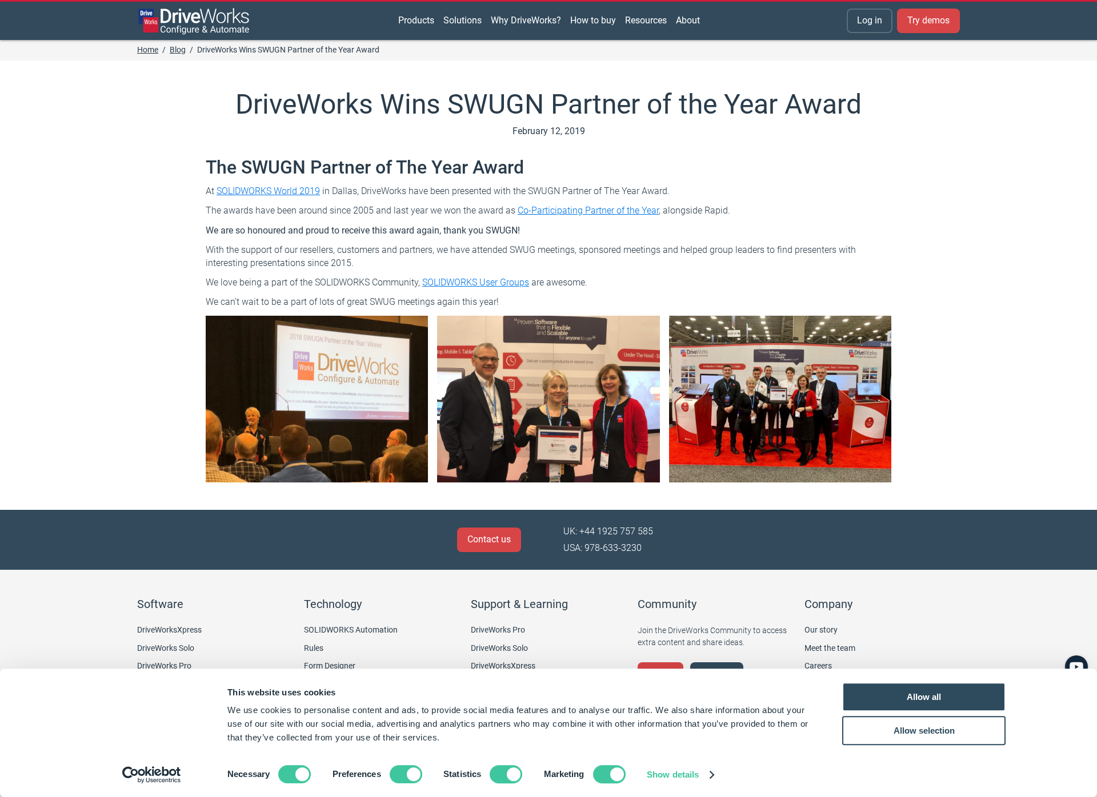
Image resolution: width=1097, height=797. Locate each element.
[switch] (406, 774)
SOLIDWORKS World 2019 (268, 191)
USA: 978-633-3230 (602, 547)
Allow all (924, 697)
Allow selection (924, 730)
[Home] (194, 21)
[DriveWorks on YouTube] (1076, 666)
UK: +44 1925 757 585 (608, 531)
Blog (178, 49)
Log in (869, 20)
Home (147, 49)
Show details (673, 774)
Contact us (489, 539)
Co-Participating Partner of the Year (588, 210)
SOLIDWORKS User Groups (475, 282)
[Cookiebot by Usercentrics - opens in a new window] (152, 774)
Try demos (928, 20)
